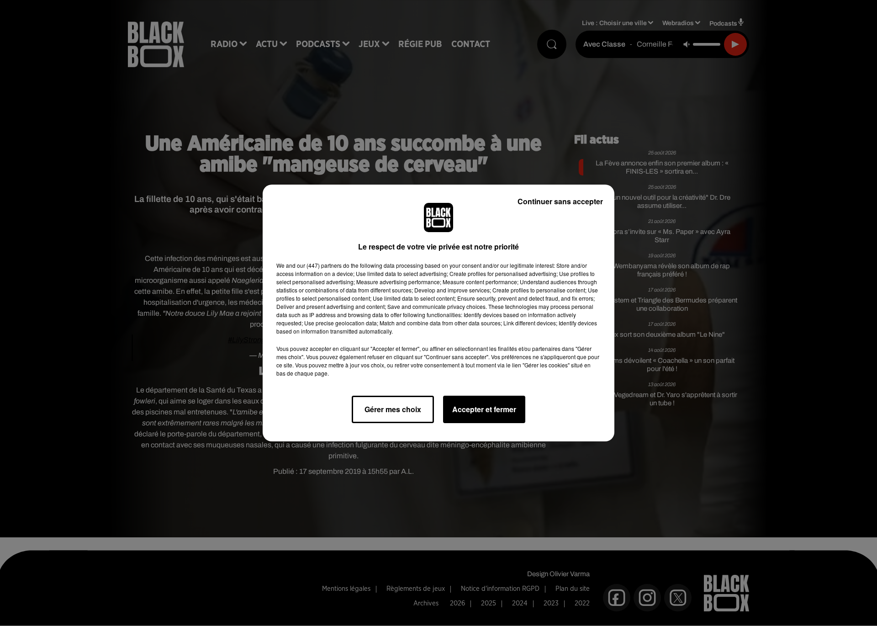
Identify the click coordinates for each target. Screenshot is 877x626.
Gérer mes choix (393, 409)
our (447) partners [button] (319, 265)
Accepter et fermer (484, 409)
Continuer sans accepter (560, 201)
